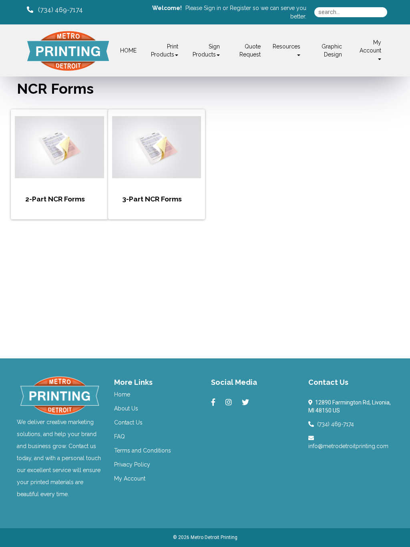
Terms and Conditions (142, 450)
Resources (286, 46)
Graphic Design (332, 50)
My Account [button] (370, 46)
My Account (129, 478)
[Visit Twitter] (246, 402)
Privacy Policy (132, 464)
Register (240, 8)
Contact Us (128, 422)
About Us (126, 408)
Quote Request (250, 50)
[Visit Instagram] (229, 402)
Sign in (212, 8)
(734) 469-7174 (334, 424)
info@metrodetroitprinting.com (348, 442)
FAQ (119, 436)
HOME (128, 50)
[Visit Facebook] (214, 402)
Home (122, 394)
